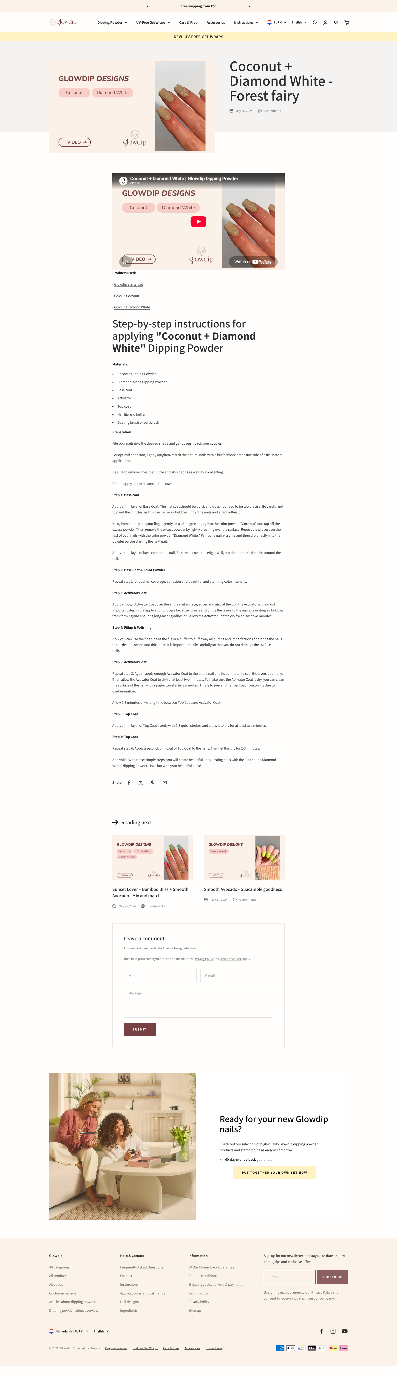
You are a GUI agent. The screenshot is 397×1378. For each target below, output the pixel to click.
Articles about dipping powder (72, 1301)
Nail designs (129, 1301)
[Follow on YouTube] (345, 1331)
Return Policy (198, 1293)
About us (56, 1284)
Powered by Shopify (86, 1348)
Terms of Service (231, 959)
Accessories (216, 22)
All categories (59, 1267)
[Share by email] (164, 782)
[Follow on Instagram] (333, 1331)
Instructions (243, 22)
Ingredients (129, 1310)
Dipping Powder (109, 22)
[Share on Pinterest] (152, 782)
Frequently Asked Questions (141, 1267)
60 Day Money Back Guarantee (211, 1267)
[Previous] (147, 6)
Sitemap (194, 1310)
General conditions (203, 1275)
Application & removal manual (143, 1293)
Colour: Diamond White (132, 307)
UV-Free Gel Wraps (150, 22)
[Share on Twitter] (140, 782)
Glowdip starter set (128, 284)
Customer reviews (62, 1293)
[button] (336, 22)
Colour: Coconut (126, 295)
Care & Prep (188, 22)
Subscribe (332, 1277)
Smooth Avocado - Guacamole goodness (243, 889)
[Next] (249, 6)
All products (58, 1275)
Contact (126, 1275)
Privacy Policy (204, 959)
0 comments (272, 111)
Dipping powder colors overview (73, 1310)
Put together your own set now (274, 1172)
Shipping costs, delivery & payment (215, 1284)
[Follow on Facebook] (321, 1331)
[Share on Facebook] (128, 782)
